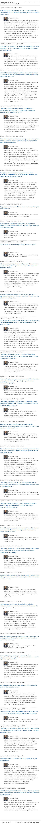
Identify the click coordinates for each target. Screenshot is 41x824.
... (9, 248)
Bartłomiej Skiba (13, 302)
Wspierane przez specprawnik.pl (31, 2)
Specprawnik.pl (6, 822)
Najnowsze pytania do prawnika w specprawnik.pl (9, 3)
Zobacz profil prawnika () (27, 822)
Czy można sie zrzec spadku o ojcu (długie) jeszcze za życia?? (17, 244)
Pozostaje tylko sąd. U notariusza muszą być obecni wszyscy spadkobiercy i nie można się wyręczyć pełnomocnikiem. (20, 235)
